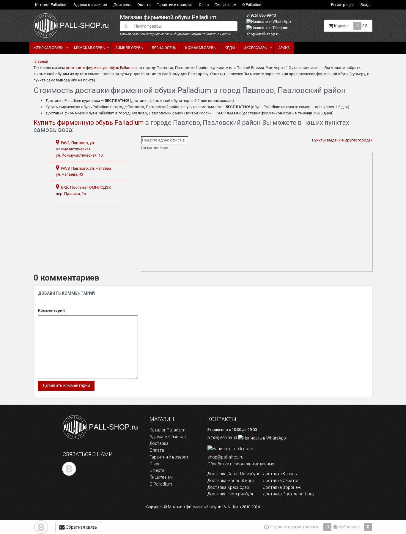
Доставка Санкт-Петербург (233, 473)
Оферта (157, 470)
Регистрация (342, 4)
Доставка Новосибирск (230, 480)
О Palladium (252, 4)
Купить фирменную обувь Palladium (89, 122)
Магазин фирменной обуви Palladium (168, 17)
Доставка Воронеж (282, 487)
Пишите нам (225, 4)
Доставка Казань (280, 473)
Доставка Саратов (281, 480)
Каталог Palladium (51, 4)
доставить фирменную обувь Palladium (101, 67)
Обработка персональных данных (240, 463)
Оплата (144, 4)
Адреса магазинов (90, 4)
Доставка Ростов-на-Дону (288, 494)
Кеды (230, 48)
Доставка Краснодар (228, 487)
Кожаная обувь (200, 48)
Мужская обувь (89, 48)
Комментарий (51, 310)
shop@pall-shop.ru (262, 34)
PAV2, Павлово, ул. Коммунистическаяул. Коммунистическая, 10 (79, 149)
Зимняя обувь (129, 48)
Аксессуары (255, 48)
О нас (204, 4)
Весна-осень (164, 48)
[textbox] (184, 26)
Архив (284, 48)
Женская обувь (48, 48)
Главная (41, 61)
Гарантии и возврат (175, 4)
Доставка (122, 4)
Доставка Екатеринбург (230, 494)
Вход (365, 4)
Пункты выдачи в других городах (342, 140)
